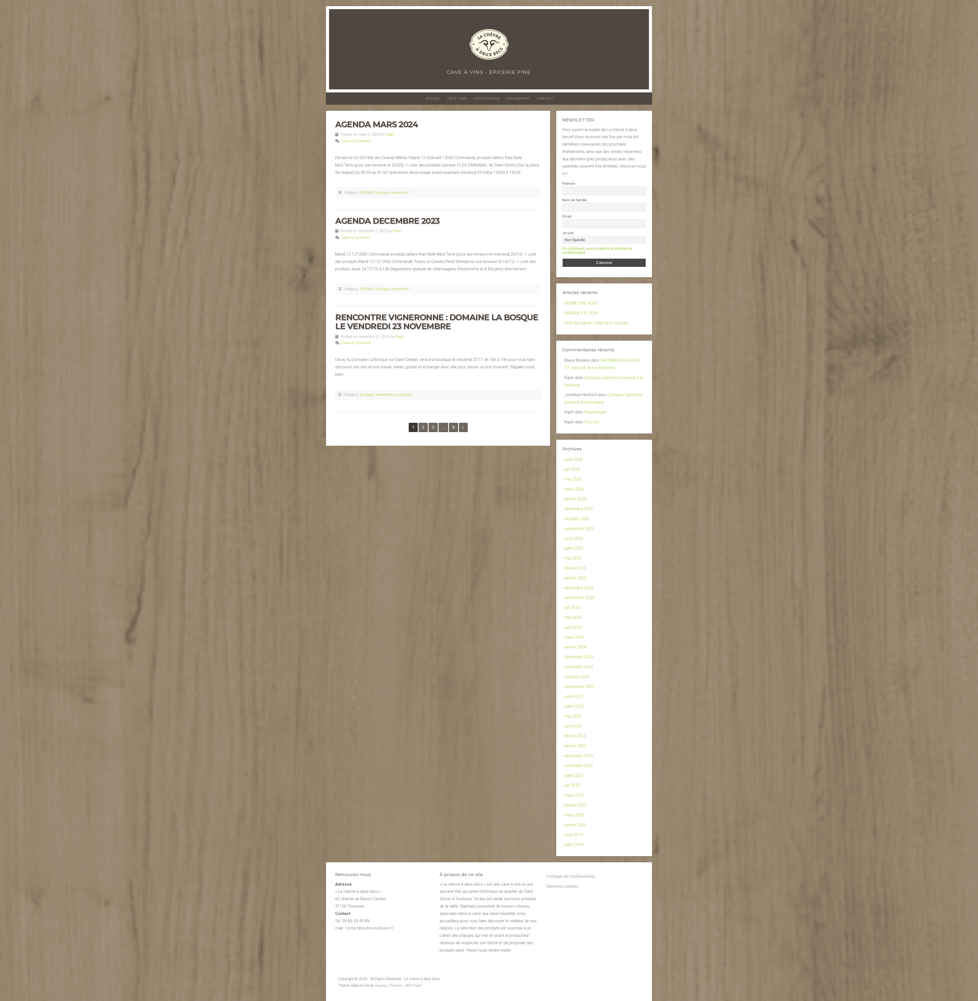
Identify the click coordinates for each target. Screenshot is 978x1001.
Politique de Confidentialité (570, 876)
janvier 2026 (575, 498)
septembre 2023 (579, 686)
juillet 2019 (573, 844)
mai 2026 (572, 479)
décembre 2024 (578, 588)
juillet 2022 (573, 775)
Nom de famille (574, 200)
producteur (404, 395)
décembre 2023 (578, 657)
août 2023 (573, 696)
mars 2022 (574, 795)
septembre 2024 (579, 597)
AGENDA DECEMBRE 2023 (387, 221)
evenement (400, 192)
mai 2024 (572, 617)
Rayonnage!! (595, 412)
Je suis (568, 233)
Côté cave (457, 98)
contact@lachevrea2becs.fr (369, 928)
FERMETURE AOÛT (581, 303)
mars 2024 (574, 637)
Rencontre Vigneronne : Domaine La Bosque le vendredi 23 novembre (436, 321)
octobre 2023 (576, 676)
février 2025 (575, 568)
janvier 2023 (575, 745)
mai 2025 (572, 558)
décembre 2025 (578, 508)
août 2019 (573, 834)
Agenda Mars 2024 (376, 124)
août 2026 (573, 459)
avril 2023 (573, 726)
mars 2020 (574, 815)
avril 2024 (573, 627)
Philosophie (518, 98)
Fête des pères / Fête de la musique (596, 323)
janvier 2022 (575, 805)
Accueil (433, 98)
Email (566, 216)
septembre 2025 (579, 528)
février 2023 (575, 735)
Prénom (568, 184)
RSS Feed (413, 985)
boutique (383, 192)
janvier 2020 (575, 825)
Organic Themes (388, 985)
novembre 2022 (578, 765)
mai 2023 (572, 716)
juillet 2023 (573, 706)
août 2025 (573, 538)
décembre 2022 (578, 755)
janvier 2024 (575, 647)
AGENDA (367, 192)
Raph (390, 134)
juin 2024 (572, 607)
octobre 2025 (576, 518)
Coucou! (591, 422)
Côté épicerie (486, 98)
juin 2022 (572, 785)
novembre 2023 (578, 666)
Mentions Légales (562, 886)
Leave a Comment (356, 141)
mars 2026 (574, 489)
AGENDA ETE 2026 (581, 313)
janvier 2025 (575, 578)
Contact (545, 98)
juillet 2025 (573, 548)
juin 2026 (572, 469)
